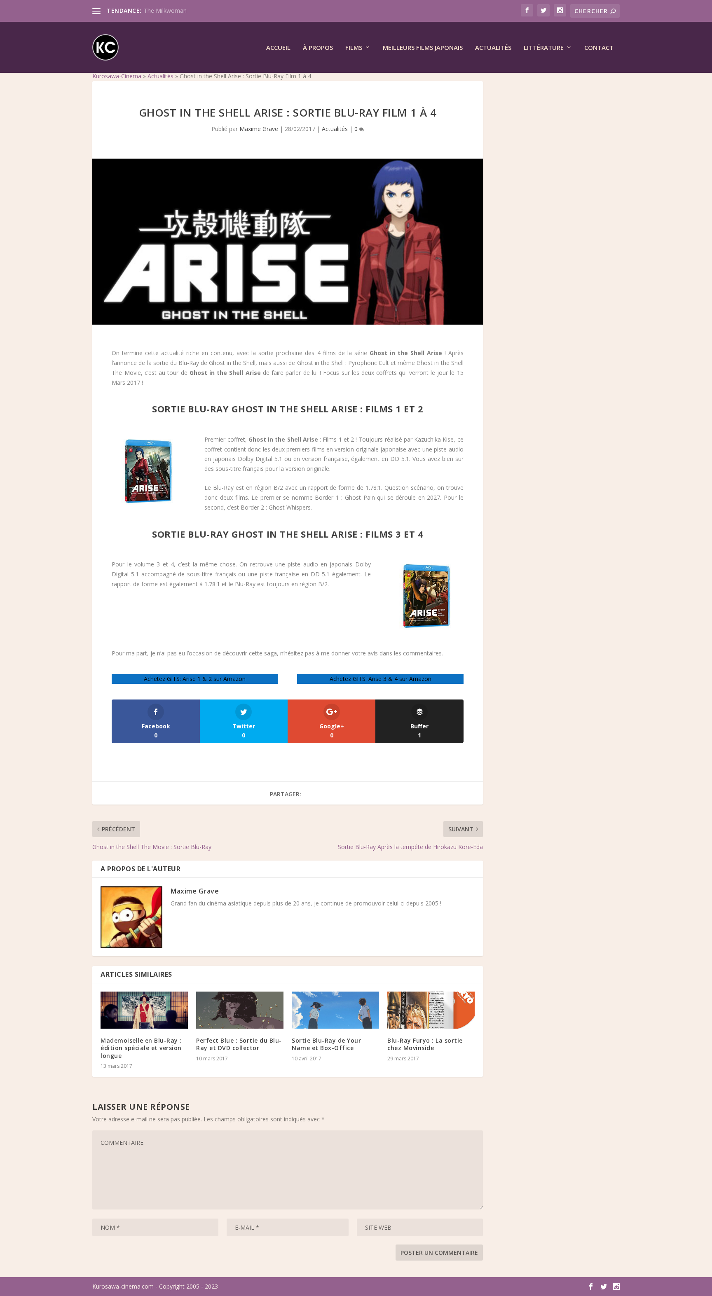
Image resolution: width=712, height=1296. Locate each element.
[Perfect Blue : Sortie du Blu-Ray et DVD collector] (239, 1010)
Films (353, 47)
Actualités (493, 47)
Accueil (278, 47)
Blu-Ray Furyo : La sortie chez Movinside (425, 1044)
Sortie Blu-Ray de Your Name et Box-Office (326, 1044)
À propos (318, 47)
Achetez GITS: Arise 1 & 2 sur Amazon (195, 679)
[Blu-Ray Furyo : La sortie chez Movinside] (431, 1010)
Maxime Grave (258, 129)
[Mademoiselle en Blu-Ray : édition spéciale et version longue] (144, 1010)
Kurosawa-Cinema (116, 76)
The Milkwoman (165, 10)
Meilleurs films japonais (423, 47)
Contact (599, 47)
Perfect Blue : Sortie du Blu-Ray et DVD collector (239, 1044)
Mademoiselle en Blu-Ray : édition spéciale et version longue (141, 1047)
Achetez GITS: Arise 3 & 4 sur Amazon (380, 679)
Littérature (544, 47)
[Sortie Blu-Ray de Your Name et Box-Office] (335, 1010)
